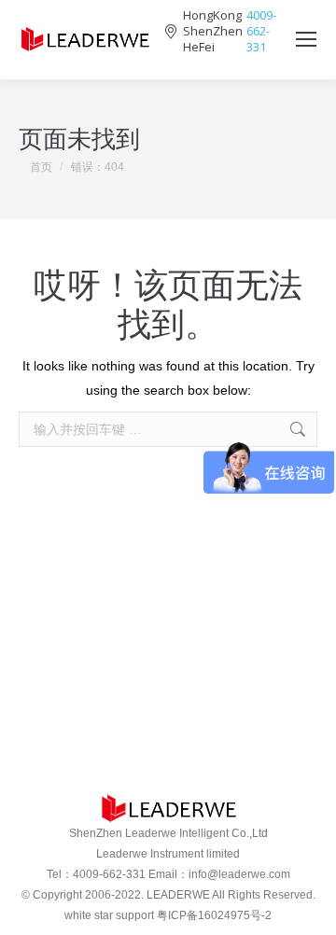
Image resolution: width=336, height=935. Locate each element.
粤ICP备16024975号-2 (214, 915)
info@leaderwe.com (239, 874)
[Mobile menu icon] (306, 39)
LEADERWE (178, 894)
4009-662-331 (261, 31)
